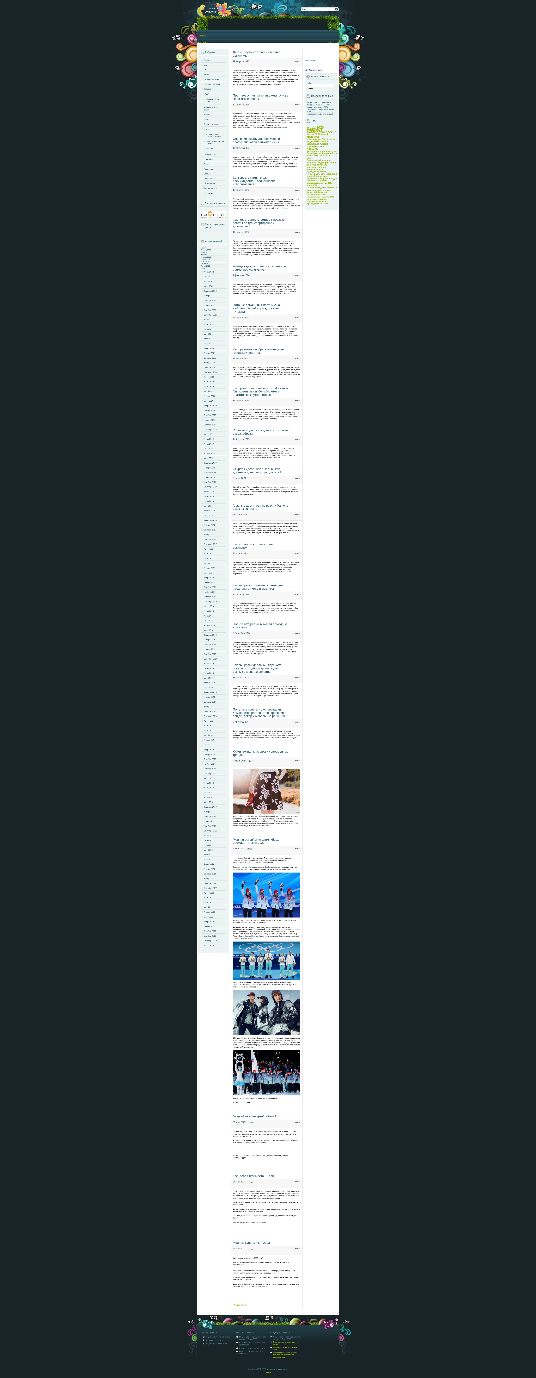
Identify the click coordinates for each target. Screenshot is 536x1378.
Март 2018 (208, 515)
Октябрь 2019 (210, 425)
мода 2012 (312, 185)
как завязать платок (317, 181)
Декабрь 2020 (210, 358)
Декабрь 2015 (210, 644)
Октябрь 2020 (210, 367)
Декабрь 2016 (210, 587)
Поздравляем (210, 154)
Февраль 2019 (210, 463)
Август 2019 (209, 434)
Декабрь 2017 (210, 530)
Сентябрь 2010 (210, 941)
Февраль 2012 (210, 864)
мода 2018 (313, 141)
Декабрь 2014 (210, 702)
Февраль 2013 (210, 807)
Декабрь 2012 (210, 816)
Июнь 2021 (209, 329)
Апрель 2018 (209, 511)
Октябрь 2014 (210, 711)
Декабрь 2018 (210, 472)
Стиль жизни (209, 178)
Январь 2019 (209, 468)
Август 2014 (209, 721)
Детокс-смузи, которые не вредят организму (256, 53)
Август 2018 (209, 492)
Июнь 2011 (209, 902)
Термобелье (209, 183)
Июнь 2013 (209, 788)
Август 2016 (209, 606)
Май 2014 (208, 735)
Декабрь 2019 (210, 415)
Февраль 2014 (210, 750)
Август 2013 (209, 778)
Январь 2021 (209, 353)
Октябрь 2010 (210, 936)
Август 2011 (209, 893)
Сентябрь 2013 (210, 773)
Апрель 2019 (209, 453)
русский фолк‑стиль (317, 176)
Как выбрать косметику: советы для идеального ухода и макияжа (258, 587)
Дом (205, 70)
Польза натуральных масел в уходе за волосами (260, 625)
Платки (207, 129)
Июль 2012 (209, 840)
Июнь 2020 (209, 386)
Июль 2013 (209, 783)
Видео (206, 60)
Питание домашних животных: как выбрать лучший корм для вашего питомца (257, 308)
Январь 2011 (209, 926)
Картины (210, 193)
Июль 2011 (209, 898)
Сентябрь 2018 (210, 487)
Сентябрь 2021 (210, 315)
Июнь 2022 (209, 272)
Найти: (309, 83)
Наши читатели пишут (211, 108)
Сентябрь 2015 (210, 659)
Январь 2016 (209, 640)
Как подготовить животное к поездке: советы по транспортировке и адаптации (259, 223)
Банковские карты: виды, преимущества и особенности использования (254, 181)
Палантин (322, 192)
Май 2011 (208, 907)
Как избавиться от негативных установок (254, 545)
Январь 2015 (209, 697)
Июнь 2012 (209, 845)
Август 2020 (209, 377)
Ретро (206, 164)
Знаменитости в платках (213, 100)
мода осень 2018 (323, 183)
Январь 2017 (209, 582)
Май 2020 (208, 391)
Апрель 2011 (209, 912)
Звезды (207, 74)
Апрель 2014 (209, 740)
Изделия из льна (211, 79)
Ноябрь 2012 (210, 821)
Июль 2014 (209, 726)
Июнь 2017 (209, 558)
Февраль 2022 (210, 291)
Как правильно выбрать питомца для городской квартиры (259, 351)
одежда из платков (316, 171)
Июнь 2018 (209, 501)
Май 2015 (208, 678)
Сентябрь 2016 (210, 601)
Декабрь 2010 (210, 931)
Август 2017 (209, 549)
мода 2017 (312, 148)
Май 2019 (208, 449)
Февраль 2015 (210, 692)
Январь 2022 (209, 296)
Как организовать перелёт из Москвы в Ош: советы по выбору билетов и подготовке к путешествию (260, 391)
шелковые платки (317, 144)
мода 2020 (315, 127)
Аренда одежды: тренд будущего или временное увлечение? (259, 268)
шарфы (311, 183)
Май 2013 (208, 792)
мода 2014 (312, 192)
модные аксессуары (317, 199)
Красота (207, 89)
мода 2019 (314, 134)
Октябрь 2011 (210, 883)
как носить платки (316, 167)
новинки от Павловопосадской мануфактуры (335, 139)
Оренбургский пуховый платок (213, 135)
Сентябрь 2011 (210, 888)
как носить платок (316, 194)
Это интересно (210, 188)
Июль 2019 (209, 439)
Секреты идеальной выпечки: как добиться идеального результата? (257, 470)
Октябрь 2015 (210, 654)
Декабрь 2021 (210, 300)
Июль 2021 (209, 324)
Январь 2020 (209, 410)
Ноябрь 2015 (210, 649)
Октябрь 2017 (210, 539)
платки (324, 141)
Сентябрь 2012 (210, 831)
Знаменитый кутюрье (319, 160)
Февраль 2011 (210, 921)
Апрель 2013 (209, 797)
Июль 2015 (209, 668)
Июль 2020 (209, 382)
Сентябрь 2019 (210, 429)
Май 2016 (208, 620)
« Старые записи (240, 1305)
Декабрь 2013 (210, 759)
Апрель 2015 (209, 683)
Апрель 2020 (209, 396)
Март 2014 (208, 745)
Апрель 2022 (209, 281)
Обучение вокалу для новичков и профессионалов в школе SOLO (256, 140)
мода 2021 (314, 129)
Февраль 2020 (210, 405)
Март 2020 (208, 401)
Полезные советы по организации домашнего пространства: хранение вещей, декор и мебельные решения (259, 713)
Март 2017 (208, 573)
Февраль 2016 (210, 635)
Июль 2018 (209, 496)
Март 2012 (208, 859)
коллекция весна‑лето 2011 (320, 197)
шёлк (310, 158)
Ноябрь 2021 (210, 305)
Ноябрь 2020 (210, 362)
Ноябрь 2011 (209, 878)
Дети (206, 65)
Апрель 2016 (209, 625)
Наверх (268, 1372)
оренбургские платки (317, 204)
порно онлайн (310, 61)
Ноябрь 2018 (210, 477)
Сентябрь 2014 (210, 716)
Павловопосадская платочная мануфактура (328, 187)
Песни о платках (211, 124)
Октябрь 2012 (210, 826)
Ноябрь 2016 (210, 592)
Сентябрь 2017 (210, 544)
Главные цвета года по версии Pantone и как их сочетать (260, 507)
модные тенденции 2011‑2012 (323, 162)
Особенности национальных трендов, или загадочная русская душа (285, 1355)
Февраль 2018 (210, 520)
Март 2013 (208, 802)
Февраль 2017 (210, 577)
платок (311, 146)
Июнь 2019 (209, 444)
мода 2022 (313, 136)
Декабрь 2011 (210, 874)
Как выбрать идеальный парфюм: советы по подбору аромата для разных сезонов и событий (257, 668)
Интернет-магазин (212, 84)
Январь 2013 (209, 812)
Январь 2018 (209, 525)
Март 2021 (208, 343)
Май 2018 (208, 506)
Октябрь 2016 (210, 597)
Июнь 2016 (209, 616)
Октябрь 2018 (210, 482)
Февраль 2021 (210, 348)
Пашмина (210, 148)
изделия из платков (316, 201)
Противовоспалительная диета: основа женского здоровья (260, 97)
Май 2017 (208, 563)
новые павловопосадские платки (324, 174)
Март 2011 (208, 917)
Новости (207, 114)
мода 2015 (312, 155)
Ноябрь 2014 (210, 706)
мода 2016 (324, 155)
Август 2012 (209, 835)
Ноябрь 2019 (210, 420)
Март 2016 (208, 630)
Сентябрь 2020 (210, 372)
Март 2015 (208, 687)
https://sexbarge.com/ (313, 70)
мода (324, 134)
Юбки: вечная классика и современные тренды (260, 753)
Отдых (207, 119)
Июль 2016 (209, 611)
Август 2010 (209, 945)
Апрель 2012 (209, 855)
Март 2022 (208, 286)
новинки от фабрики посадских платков (327, 178)
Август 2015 (209, 663)
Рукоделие (208, 169)
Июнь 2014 (209, 730)
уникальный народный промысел (326, 151)
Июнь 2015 (209, 673)
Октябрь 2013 (210, 768)
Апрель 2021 (209, 339)
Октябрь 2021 (210, 310)
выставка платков (317, 165)
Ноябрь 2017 (210, 534)
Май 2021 (208, 334)
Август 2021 (209, 319)
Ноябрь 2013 (210, 764)
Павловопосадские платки (215, 142)
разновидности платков (319, 190)
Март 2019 (208, 458)
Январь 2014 (209, 754)
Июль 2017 (209, 554)
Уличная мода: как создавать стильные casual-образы (261, 432)
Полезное (208, 159)
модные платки (315, 169)
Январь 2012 (209, 869)
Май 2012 (208, 850)
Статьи (207, 174)
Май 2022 (208, 276)
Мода (206, 93)
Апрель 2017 (209, 568)
